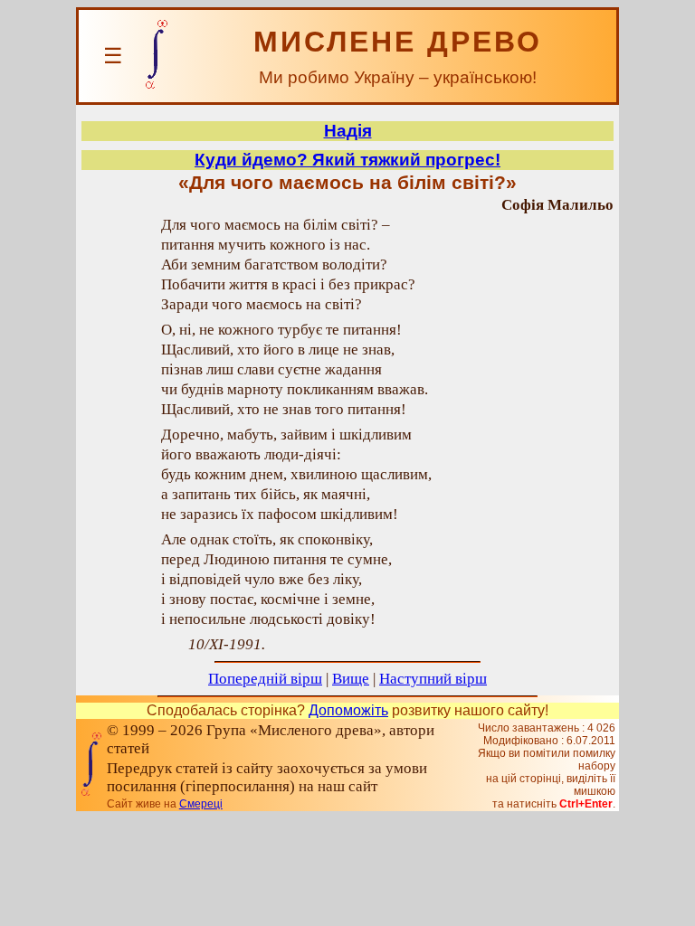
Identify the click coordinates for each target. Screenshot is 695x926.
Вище (350, 678)
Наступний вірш (433, 678)
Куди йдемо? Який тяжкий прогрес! (347, 159)
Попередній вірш (265, 678)
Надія (348, 130)
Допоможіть (348, 710)
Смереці (201, 804)
